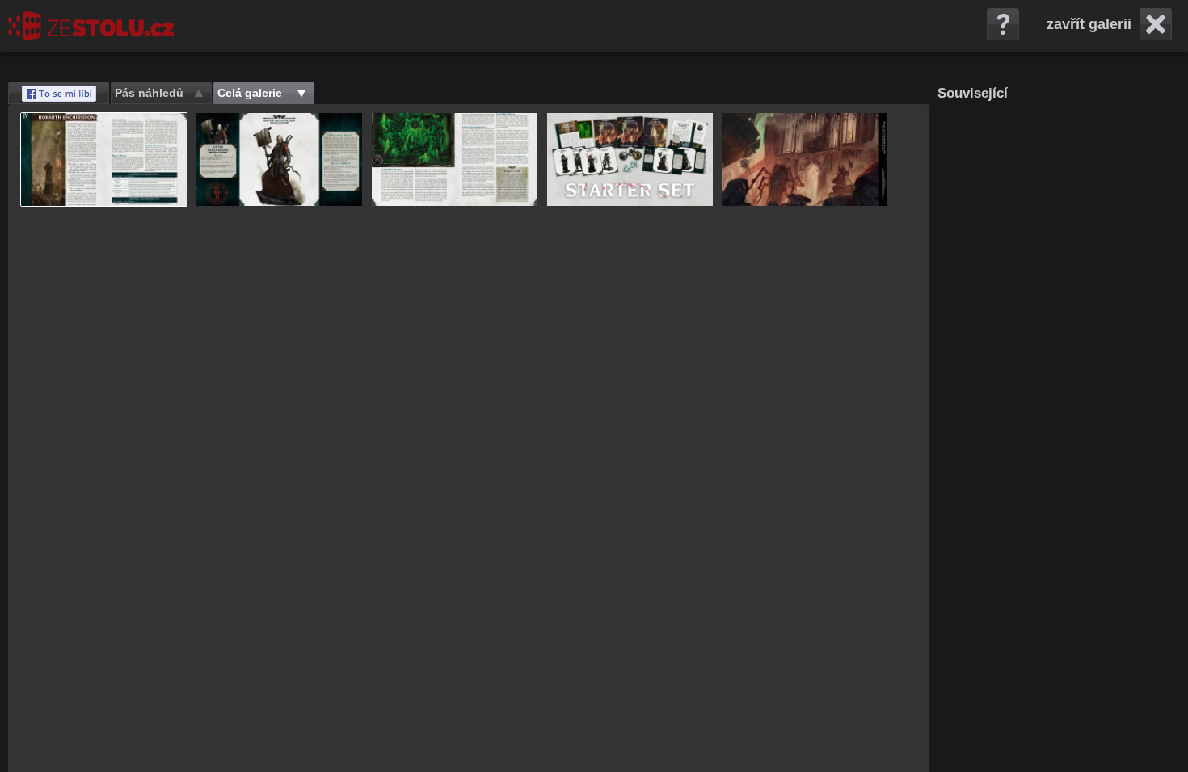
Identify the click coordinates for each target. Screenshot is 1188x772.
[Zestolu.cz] (91, 25)
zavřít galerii (1089, 24)
